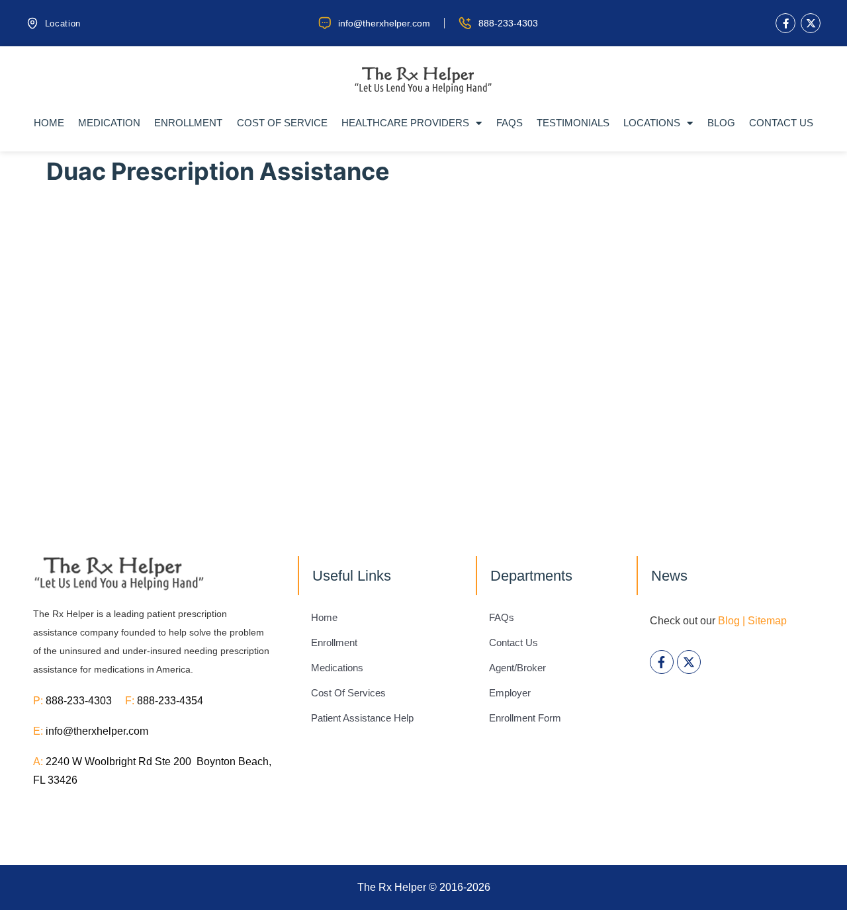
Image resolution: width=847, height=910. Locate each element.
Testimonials (573, 122)
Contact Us (781, 122)
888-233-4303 (85, 700)
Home (49, 122)
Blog (721, 122)
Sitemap (767, 620)
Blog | (731, 620)
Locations (651, 122)
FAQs (509, 122)
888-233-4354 (170, 700)
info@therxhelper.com (97, 731)
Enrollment (188, 122)
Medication (109, 122)
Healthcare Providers (405, 122)
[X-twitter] (811, 23)
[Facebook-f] (785, 23)
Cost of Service (282, 122)
